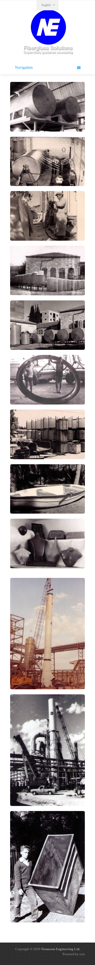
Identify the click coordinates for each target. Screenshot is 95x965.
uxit (82, 954)
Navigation (24, 67)
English (46, 5)
